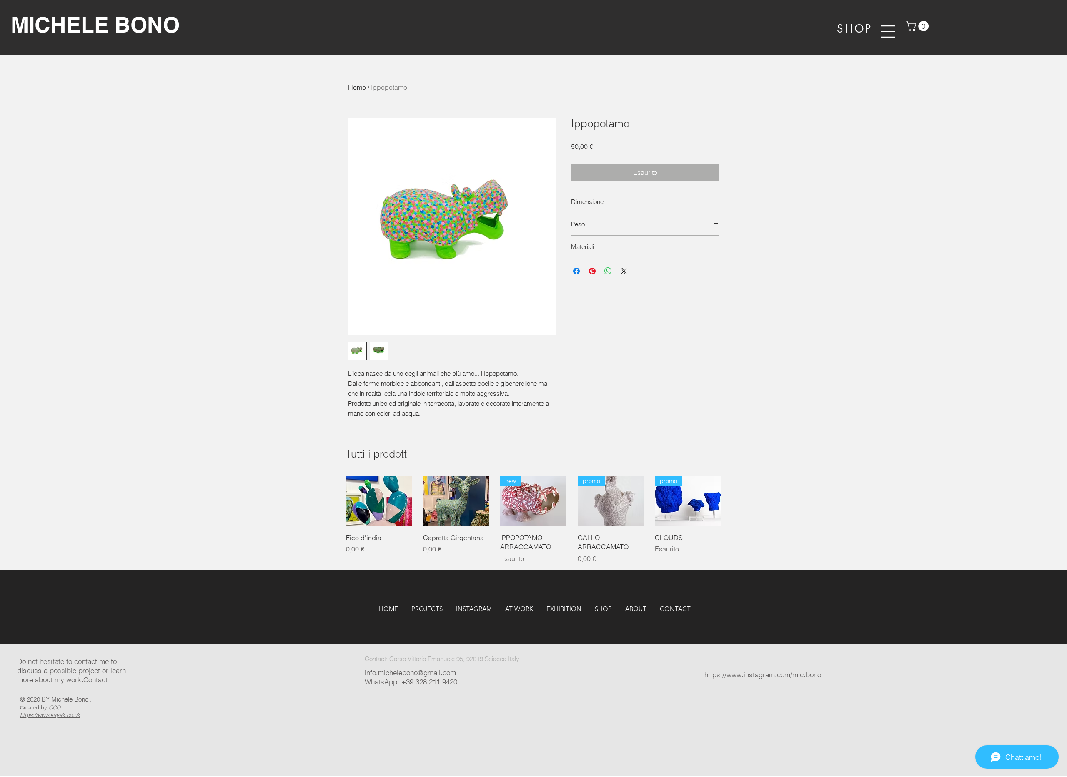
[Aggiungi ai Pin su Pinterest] (592, 271)
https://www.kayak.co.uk (50, 715)
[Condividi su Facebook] (576, 271)
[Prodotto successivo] (733, 501)
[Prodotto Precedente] (334, 501)
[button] (918, 26)
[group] (533, 519)
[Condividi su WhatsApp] (608, 271)
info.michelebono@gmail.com (410, 672)
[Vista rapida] (379, 501)
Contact (95, 679)
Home (357, 87)
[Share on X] (624, 271)
